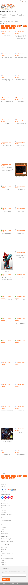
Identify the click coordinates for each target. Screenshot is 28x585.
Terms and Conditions (7, 558)
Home (2, 25)
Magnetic (3, 527)
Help (2, 551)
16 (6, 28)
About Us (3, 549)
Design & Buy (4, 11)
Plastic (3, 525)
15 (4, 28)
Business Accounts (6, 514)
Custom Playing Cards (7, 539)
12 (24, 25)
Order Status (4, 508)
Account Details (5, 505)
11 (21, 25)
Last (14, 28)
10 (19, 25)
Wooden (3, 522)
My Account (4, 503)
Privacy (3, 560)
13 (26, 25)
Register (3, 510)
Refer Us (3, 564)
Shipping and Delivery (7, 553)
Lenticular (4, 529)
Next (11, 28)
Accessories (4, 533)
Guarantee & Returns (7, 556)
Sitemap (3, 562)
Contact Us (4, 547)
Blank (2, 531)
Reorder (3, 512)
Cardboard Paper (6, 520)
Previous (7, 25)
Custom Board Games (7, 541)
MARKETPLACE (14, 11)
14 (1, 28)
